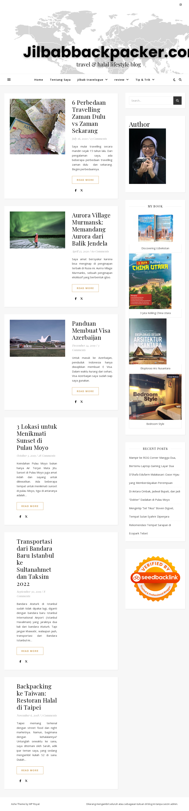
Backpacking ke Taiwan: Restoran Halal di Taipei (37, 696)
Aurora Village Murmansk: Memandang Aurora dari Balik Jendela (91, 229)
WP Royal (34, 804)
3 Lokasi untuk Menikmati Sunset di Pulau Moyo (37, 436)
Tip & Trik (142, 79)
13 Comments (98, 138)
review (119, 79)
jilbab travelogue (90, 79)
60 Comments (100, 251)
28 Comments (46, 455)
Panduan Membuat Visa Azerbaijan (91, 330)
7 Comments (49, 715)
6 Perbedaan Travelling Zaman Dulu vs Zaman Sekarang (89, 116)
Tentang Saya (60, 79)
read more (85, 180)
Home (38, 79)
